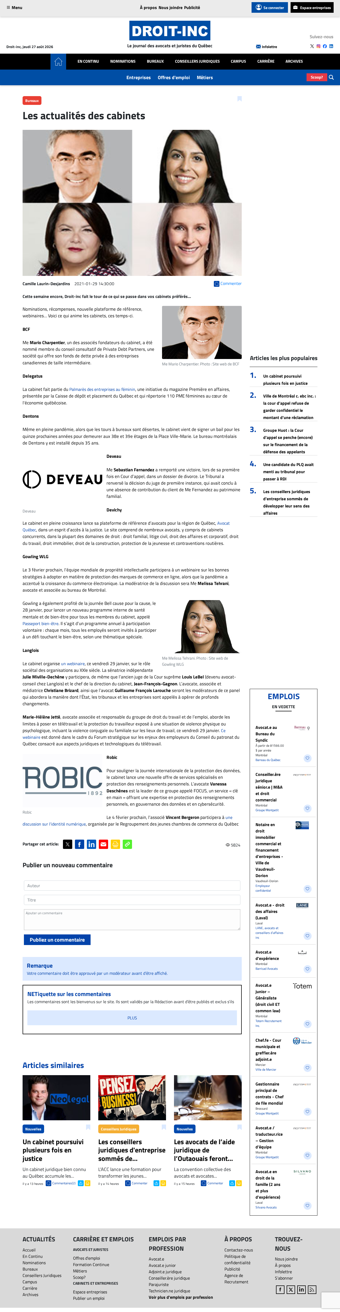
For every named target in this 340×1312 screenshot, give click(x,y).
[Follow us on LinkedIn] (331, 46)
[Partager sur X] (67, 844)
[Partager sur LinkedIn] (91, 844)
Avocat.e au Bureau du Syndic (266, 733)
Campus (238, 61)
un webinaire (73, 663)
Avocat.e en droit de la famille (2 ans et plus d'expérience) (268, 1184)
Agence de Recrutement (236, 1278)
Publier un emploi (89, 1298)
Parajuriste (159, 1284)
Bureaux (155, 61)
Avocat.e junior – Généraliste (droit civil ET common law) (268, 998)
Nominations (122, 61)
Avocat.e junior (162, 1265)
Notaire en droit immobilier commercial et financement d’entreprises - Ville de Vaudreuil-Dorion (269, 850)
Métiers (205, 77)
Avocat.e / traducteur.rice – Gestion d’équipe (269, 1137)
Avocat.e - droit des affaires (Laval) (270, 911)
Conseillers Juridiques (197, 61)
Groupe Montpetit (267, 810)
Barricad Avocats (267, 968)
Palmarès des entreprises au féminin (102, 389)
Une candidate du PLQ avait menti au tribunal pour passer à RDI (288, 471)
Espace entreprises (315, 7)
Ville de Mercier (266, 1069)
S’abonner (284, 1278)
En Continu (88, 61)
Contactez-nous (238, 1250)
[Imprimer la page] (115, 844)
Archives (294, 61)
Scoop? (317, 77)
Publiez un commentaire (57, 939)
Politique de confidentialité (237, 1259)
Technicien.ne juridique (169, 1291)
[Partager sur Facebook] (79, 844)
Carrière (265, 61)
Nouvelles (33, 1129)
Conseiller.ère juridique (169, 1278)
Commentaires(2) (63, 1183)
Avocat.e (156, 1259)
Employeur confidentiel (263, 888)
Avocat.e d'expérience (267, 955)
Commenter (139, 1183)
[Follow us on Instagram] (318, 46)
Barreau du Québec (268, 759)
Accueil (29, 1250)
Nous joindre (170, 7)
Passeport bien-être (40, 623)
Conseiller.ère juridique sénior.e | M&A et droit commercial (269, 787)
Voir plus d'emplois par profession (181, 1297)
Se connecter (274, 7)
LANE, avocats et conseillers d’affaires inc (269, 932)
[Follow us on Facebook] (324, 46)
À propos (148, 7)
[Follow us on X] (312, 46)
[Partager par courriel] (103, 844)
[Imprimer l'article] (87, 1182)
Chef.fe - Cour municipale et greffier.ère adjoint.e (268, 1049)
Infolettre (269, 46)
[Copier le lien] (127, 844)
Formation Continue (91, 1264)
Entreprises (138, 77)
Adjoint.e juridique (165, 1271)
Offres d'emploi (174, 77)
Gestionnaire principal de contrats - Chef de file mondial (270, 1093)
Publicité (192, 7)
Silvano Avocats (266, 1207)
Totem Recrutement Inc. (269, 1023)
